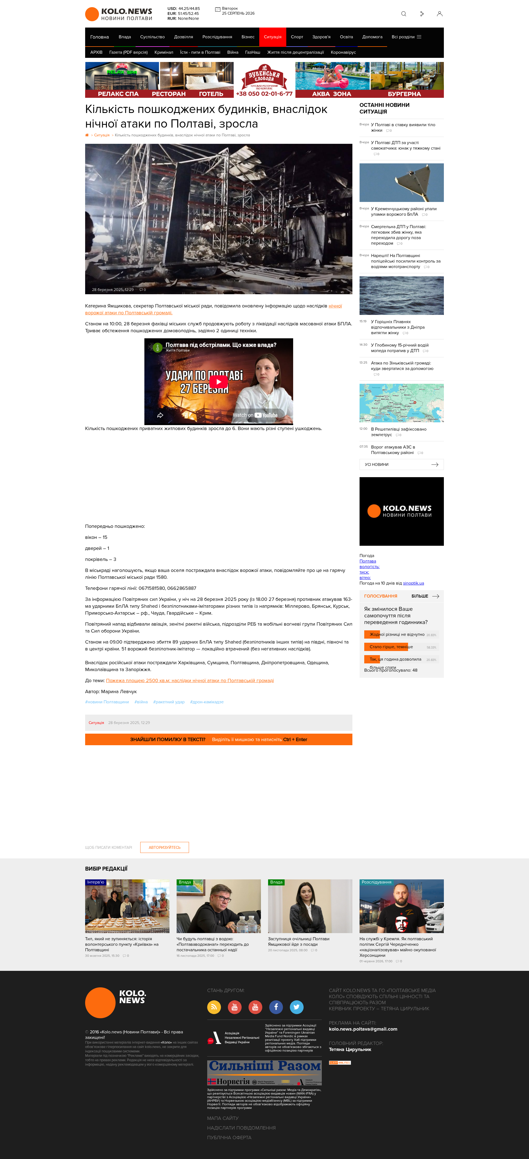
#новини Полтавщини (107, 702)
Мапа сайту (223, 1118)
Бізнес (248, 37)
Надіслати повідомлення (241, 1128)
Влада (125, 37)
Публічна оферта (229, 1137)
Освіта (346, 37)
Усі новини (376, 464)
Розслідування (217, 37)
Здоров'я (321, 37)
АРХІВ (96, 52)
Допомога (372, 37)
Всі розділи (404, 37)
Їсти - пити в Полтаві (200, 52)
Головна (99, 37)
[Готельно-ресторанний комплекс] (264, 80)
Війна (232, 52)
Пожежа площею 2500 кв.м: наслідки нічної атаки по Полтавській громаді (190, 680)
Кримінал (164, 52)
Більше (420, 596)
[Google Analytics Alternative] (340, 1063)
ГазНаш (252, 52)
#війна (141, 702)
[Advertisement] (218, 473)
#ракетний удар (169, 702)
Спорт (297, 37)
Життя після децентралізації (295, 52)
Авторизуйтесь (164, 847)
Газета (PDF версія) (128, 52)
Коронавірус (343, 52)
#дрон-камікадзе (207, 702)
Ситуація (273, 37)
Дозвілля (183, 37)
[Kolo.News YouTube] (402, 511)
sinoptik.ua (413, 583)
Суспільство (152, 37)
